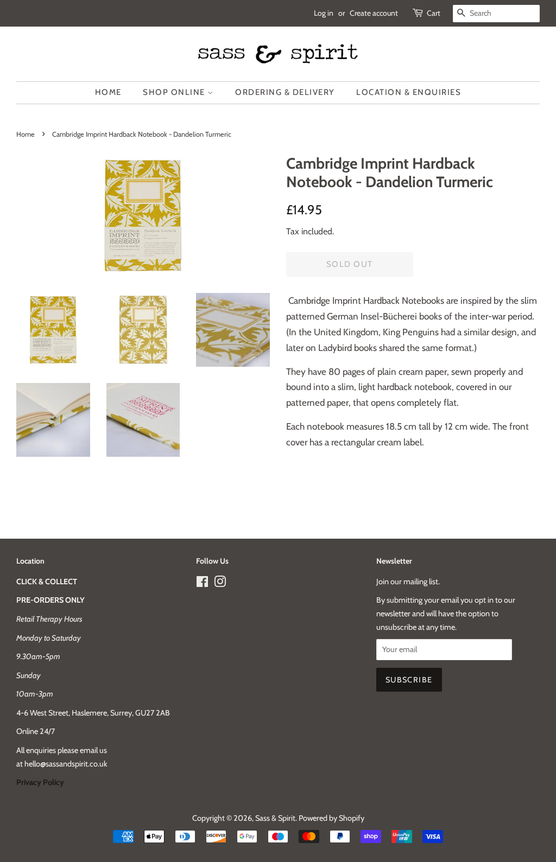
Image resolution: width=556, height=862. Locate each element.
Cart (433, 13)
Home (108, 92)
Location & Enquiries (408, 92)
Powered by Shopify (331, 818)
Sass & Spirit (275, 818)
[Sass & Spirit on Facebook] (202, 584)
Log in (323, 13)
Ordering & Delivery (285, 92)
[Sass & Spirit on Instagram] (220, 584)
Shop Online (175, 92)
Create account (374, 13)
